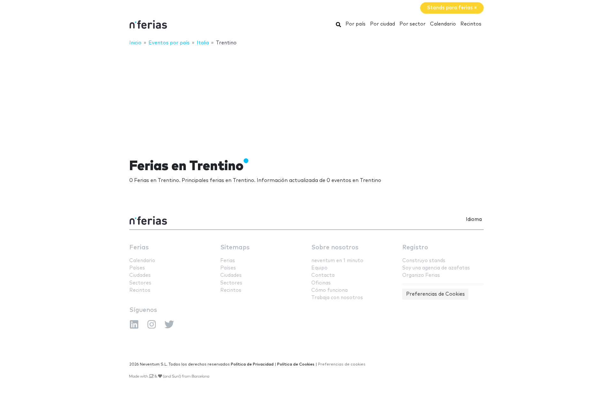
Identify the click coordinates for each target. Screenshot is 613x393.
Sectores (140, 283)
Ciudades (140, 275)
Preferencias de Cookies (435, 294)
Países (137, 268)
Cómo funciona (329, 290)
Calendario (443, 24)
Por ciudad (382, 24)
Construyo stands (423, 260)
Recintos (470, 24)
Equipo (319, 268)
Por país (355, 24)
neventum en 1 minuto (337, 260)
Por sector (412, 24)
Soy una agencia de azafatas (436, 268)
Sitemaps (235, 248)
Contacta (323, 275)
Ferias (139, 248)
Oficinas (321, 283)
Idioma (474, 219)
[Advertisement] (306, 98)
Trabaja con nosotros (337, 297)
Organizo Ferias (421, 275)
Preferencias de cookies (342, 364)
